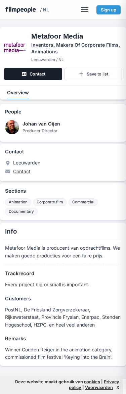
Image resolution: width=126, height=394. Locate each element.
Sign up (108, 9)
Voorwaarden (99, 387)
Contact (22, 171)
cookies (92, 381)
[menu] (84, 9)
